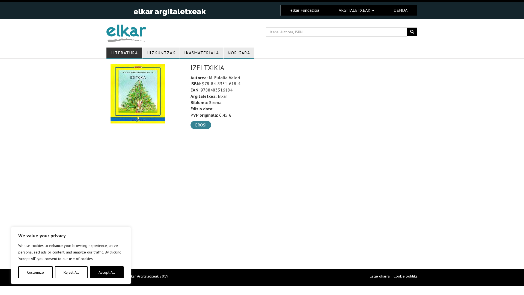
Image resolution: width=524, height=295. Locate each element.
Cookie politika (406, 276)
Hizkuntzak (161, 52)
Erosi (201, 125)
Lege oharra (380, 276)
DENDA (400, 10)
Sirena (215, 102)
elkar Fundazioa (304, 10)
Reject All (71, 272)
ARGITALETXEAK (355, 10)
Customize (35, 272)
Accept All (107, 272)
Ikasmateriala (201, 52)
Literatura (124, 52)
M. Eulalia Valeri (224, 77)
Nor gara (239, 52)
